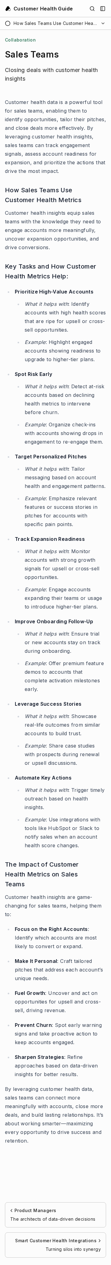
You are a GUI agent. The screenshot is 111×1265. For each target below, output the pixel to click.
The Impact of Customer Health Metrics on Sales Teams (42, 874)
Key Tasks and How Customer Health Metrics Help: (50, 271)
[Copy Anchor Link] (102, 195)
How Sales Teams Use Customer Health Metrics (43, 195)
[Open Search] (92, 8)
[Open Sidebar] (102, 8)
